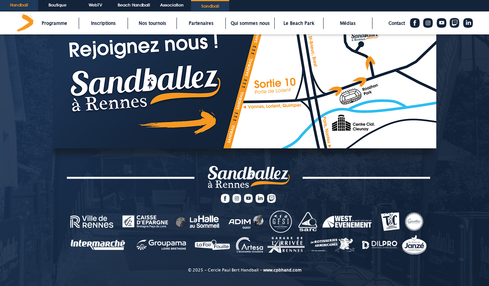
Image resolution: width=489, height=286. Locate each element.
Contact (397, 23)
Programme (54, 23)
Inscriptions (103, 23)
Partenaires (201, 23)
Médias (348, 23)
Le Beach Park (298, 23)
